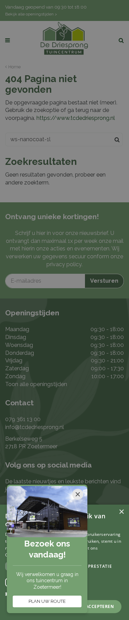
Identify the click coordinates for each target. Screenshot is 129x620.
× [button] (121, 512)
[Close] (77, 494)
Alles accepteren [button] (93, 606)
